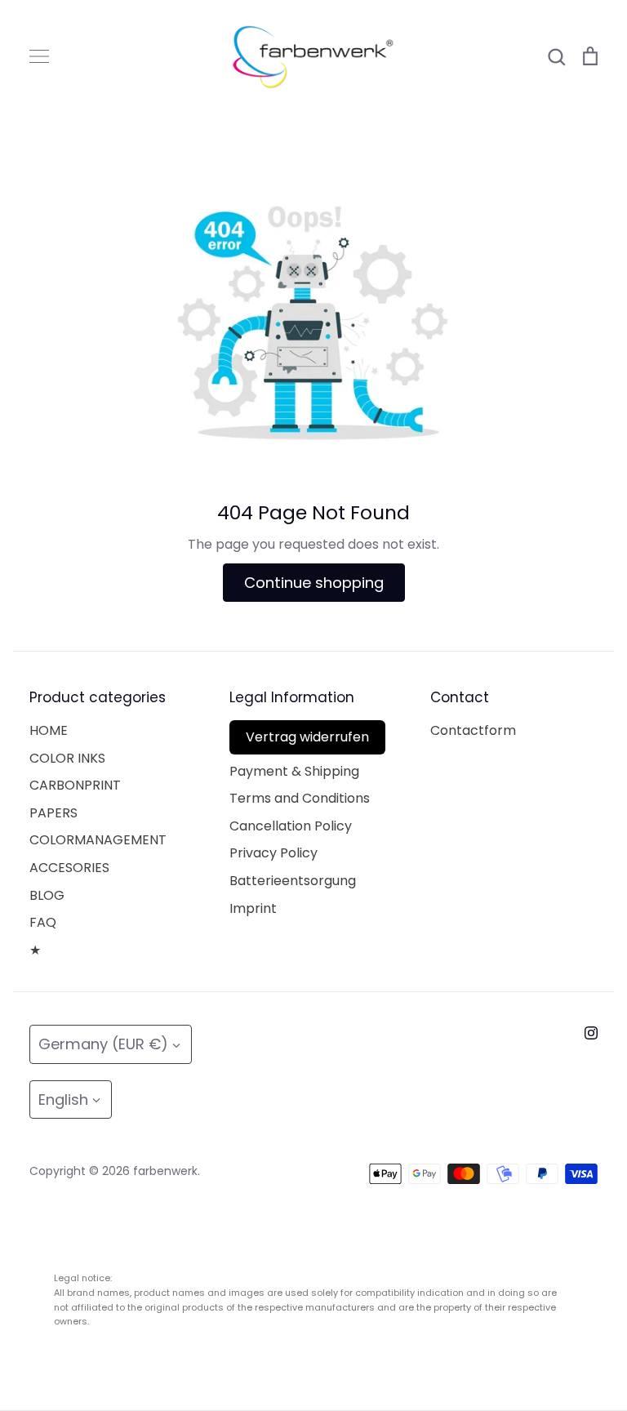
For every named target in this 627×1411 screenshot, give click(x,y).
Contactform (473, 730)
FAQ (42, 922)
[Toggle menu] (39, 56)
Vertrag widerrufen (307, 737)
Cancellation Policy (290, 826)
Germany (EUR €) (103, 1044)
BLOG (46, 895)
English (63, 1099)
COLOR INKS (67, 758)
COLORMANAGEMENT (98, 839)
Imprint (253, 908)
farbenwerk (165, 1171)
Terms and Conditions (299, 798)
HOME (48, 730)
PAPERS (53, 812)
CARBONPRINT (75, 785)
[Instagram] (591, 1033)
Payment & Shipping (294, 771)
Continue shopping (314, 582)
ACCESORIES (69, 867)
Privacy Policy (273, 852)
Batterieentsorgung (292, 880)
